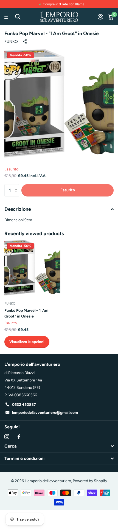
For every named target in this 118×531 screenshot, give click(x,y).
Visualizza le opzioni (26, 341)
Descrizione (17, 209)
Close (59, 446)
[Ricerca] (17, 17)
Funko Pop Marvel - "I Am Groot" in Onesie (26, 313)
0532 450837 (24, 404)
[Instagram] (6, 436)
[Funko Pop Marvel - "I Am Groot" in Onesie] (32, 268)
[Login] (100, 16)
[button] (17, 185)
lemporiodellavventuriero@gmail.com (45, 412)
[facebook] (19, 436)
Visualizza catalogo (7, 17)
